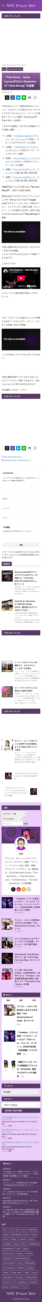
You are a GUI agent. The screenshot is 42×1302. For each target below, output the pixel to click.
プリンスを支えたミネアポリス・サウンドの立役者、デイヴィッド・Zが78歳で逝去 (27, 941)
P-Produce (19, 1253)
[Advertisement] (21, 40)
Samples (30, 1268)
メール (6, 508)
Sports (34, 1272)
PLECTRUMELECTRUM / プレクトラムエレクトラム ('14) (20, 1143)
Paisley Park (7, 1258)
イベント (24, 1287)
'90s (23, 1229)
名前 (5, 499)
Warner (5, 1287)
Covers (34, 1234)
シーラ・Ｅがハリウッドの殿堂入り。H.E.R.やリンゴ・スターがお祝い (26, 665)
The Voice (28, 116)
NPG (18, 1249)
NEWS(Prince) (33, 1244)
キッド (4, 1126)
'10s (11, 1229)
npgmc (25, 1249)
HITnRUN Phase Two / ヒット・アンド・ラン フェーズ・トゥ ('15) (20, 1118)
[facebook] (12, 97)
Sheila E (5, 1272)
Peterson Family (8, 1263)
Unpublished (22, 1282)
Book (26, 1234)
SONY (27, 1272)
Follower (23, 1239)
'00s (4, 1229)
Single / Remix (16, 1272)
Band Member (8, 460)
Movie (16, 1244)
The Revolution (31, 1277)
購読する (8, 995)
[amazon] (23, 889)
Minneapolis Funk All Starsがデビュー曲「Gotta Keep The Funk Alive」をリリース (27, 957)
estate (5, 1239)
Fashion (13, 1239)
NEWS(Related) (23, 460)
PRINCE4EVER (29, 1263)
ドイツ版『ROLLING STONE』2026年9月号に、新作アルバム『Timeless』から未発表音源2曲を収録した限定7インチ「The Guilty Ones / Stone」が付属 (27, 977)
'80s (17, 1229)
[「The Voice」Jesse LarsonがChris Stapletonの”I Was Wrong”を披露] (18, 97)
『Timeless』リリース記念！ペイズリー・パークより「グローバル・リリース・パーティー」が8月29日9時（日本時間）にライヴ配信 (27, 904)
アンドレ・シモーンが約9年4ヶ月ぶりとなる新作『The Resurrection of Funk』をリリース (27, 924)
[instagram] (18, 889)
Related (21, 1268)
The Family (19, 1277)
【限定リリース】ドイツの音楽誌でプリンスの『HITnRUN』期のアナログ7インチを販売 (27, 1069)
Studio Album (7, 1277)
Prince (20, 1263)
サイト (5, 518)
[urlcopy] (35, 97)
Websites (15, 1287)
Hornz (31, 1239)
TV (30, 460)
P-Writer (29, 1253)
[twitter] (7, 97)
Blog (5, 457)
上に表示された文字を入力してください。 (18, 531)
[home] (29, 889)
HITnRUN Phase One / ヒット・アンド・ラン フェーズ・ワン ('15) (20, 1130)
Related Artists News (15, 457)
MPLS (16, 460)
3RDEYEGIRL (33, 1229)
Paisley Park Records (22, 1258)
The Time (6, 1282)
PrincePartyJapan (9, 1268)
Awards (5, 1234)
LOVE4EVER (7, 1244)
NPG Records (7, 1253)
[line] (24, 97)
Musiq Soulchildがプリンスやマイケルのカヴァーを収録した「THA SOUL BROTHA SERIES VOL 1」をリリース (26, 578)
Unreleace (33, 1282)
